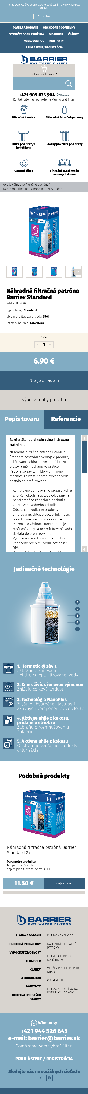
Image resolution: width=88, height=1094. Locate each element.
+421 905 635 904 (37, 95)
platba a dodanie (25, 27)
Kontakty (56, 40)
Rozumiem (44, 16)
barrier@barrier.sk (54, 1038)
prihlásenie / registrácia (44, 1059)
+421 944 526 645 (44, 1031)
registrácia (54, 47)
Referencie (66, 419)
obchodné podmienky (59, 27)
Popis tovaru (22, 419)
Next (77, 272)
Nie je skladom (44, 380)
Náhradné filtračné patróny (30, 184)
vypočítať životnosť (25, 952)
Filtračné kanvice (60, 935)
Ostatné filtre (57, 980)
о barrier (56, 34)
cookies (34, 4)
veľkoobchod (34, 40)
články (73, 34)
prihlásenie (34, 47)
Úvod (6, 184)
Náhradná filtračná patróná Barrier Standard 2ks (41, 850)
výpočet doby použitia (26, 34)
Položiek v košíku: (44, 74)
